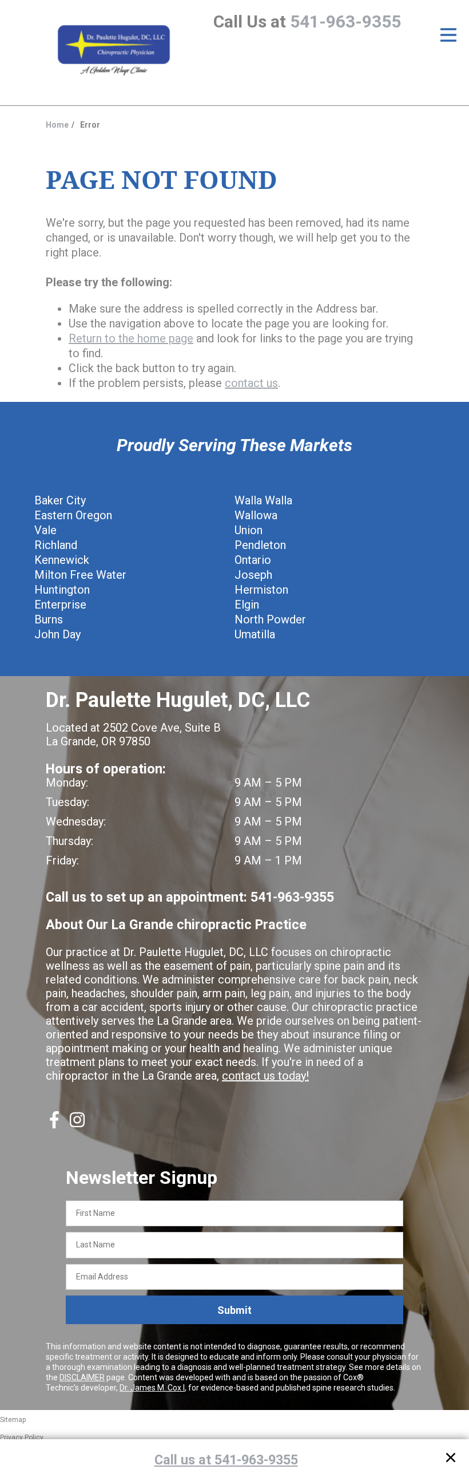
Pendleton (260, 545)
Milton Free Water (80, 575)
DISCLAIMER (82, 1377)
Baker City (60, 500)
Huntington (62, 590)
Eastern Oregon (73, 515)
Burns (48, 619)
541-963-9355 (345, 21)
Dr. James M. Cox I (152, 1387)
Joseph (253, 575)
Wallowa (255, 515)
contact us (251, 383)
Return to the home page (131, 338)
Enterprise (60, 604)
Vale (45, 530)
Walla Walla (263, 500)
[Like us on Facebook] (54, 1124)
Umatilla (254, 634)
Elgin (246, 604)
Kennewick (61, 560)
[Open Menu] (448, 35)
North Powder (270, 619)
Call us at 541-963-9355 (226, 1460)
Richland (55, 545)
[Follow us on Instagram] (77, 1124)
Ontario (252, 560)
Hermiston (261, 590)
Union (248, 530)
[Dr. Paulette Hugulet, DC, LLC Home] (114, 51)
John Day (57, 634)
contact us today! (265, 1076)
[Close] (451, 1459)
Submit (234, 1310)
